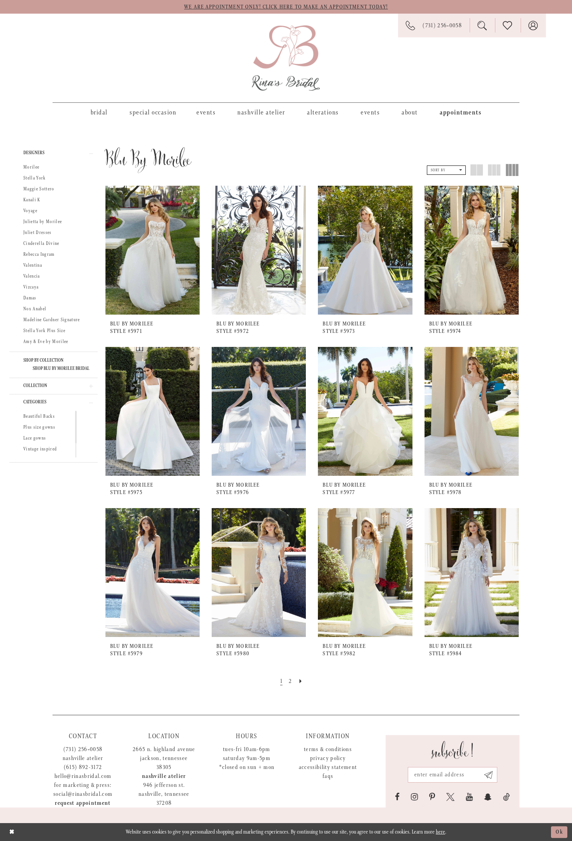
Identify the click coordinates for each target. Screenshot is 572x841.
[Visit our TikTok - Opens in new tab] (506, 797)
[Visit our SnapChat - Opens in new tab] (488, 797)
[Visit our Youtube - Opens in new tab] (469, 797)
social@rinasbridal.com (82, 794)
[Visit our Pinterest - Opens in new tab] (432, 797)
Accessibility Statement (328, 767)
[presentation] (152, 250)
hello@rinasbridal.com (83, 776)
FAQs (328, 776)
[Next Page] (300, 681)
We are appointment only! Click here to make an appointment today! (286, 7)
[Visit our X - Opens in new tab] (450, 797)
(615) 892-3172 (83, 767)
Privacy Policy (328, 758)
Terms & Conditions (328, 749)
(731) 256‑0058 (83, 749)
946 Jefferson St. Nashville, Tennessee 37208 (164, 794)
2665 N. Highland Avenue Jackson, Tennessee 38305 (164, 758)
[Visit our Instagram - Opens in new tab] (414, 797)
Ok (559, 832)
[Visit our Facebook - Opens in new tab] (397, 797)
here (440, 832)
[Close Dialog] (12, 832)
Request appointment (83, 803)
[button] (53, 153)
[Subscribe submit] (488, 775)
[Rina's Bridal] (286, 58)
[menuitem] (99, 112)
